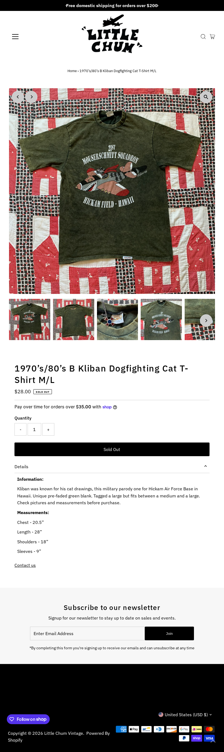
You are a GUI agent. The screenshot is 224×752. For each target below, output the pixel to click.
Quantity (22, 418)
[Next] (31, 97)
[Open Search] (203, 36)
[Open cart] (212, 36)
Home (72, 71)
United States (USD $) (186, 714)
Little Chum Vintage (63, 733)
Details (21, 466)
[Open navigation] (33, 36)
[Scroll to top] (213, 741)
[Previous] (18, 97)
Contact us (25, 565)
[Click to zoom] (206, 97)
